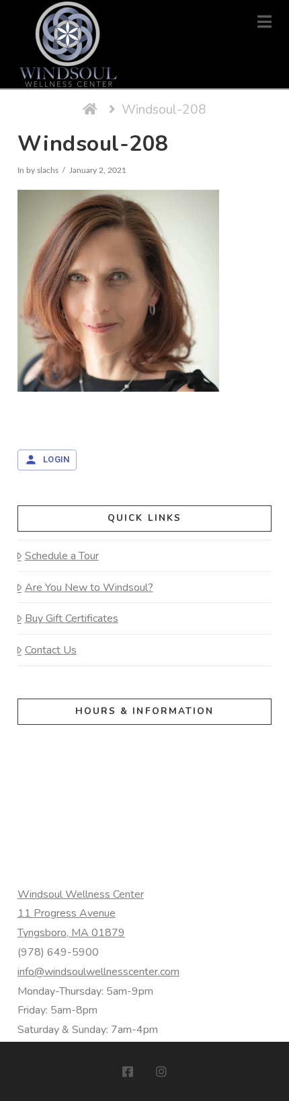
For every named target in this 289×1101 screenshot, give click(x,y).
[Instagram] (161, 1071)
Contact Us (51, 650)
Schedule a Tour (62, 555)
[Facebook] (127, 1071)
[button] (264, 21)
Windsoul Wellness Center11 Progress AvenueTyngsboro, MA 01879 (80, 914)
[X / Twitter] (144, 1071)
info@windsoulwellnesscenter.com (98, 971)
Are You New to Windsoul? (89, 587)
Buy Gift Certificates (71, 618)
